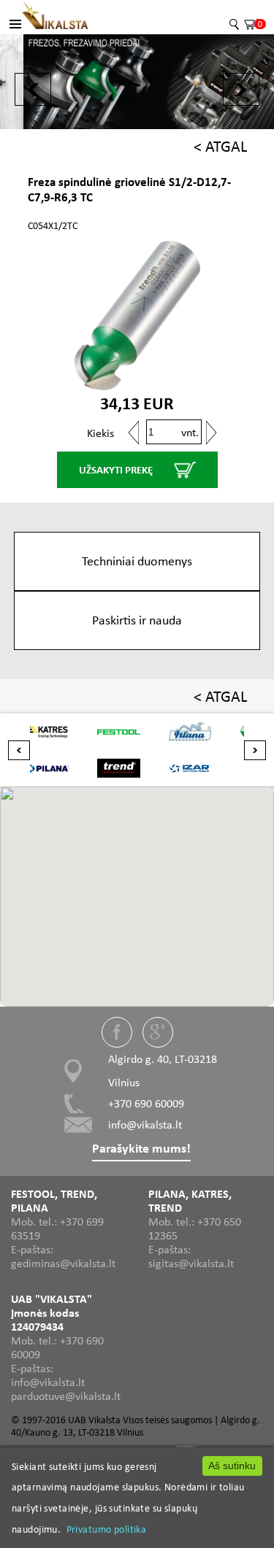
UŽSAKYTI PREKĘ (116, 469)
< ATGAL (220, 146)
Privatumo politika (106, 1529)
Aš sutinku (232, 1465)
